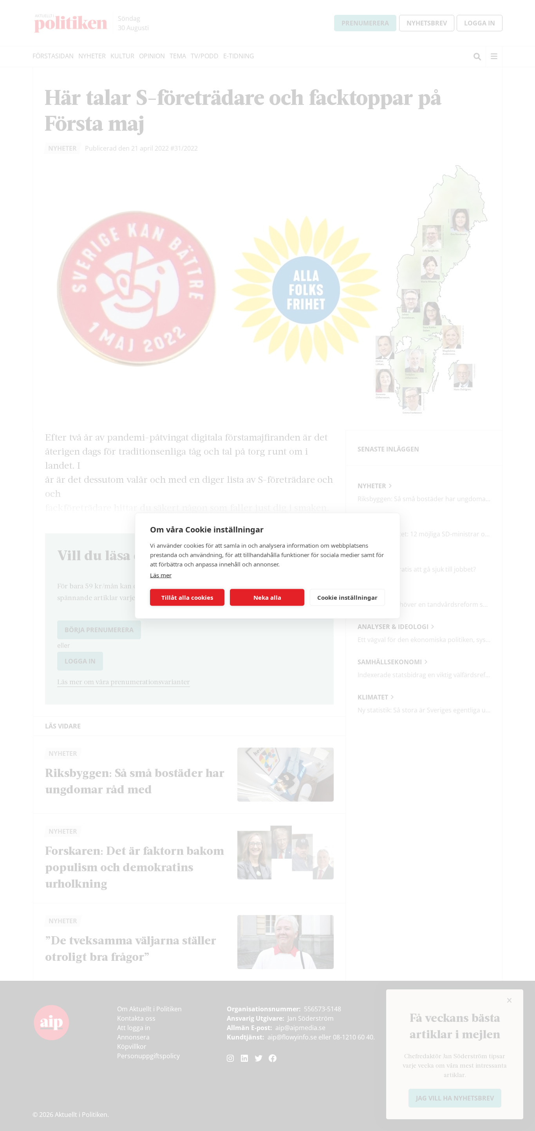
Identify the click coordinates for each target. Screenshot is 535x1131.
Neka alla (267, 597)
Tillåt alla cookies (187, 597)
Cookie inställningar (347, 597)
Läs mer (161, 575)
